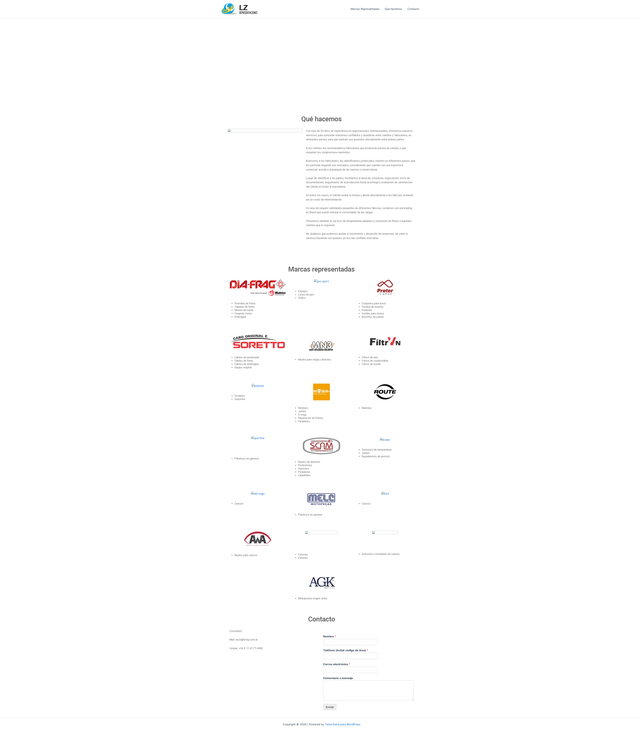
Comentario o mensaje (338, 678)
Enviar (330, 707)
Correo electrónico (336, 664)
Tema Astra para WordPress (342, 724)
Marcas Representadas (365, 9)
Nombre (329, 636)
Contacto (413, 9)
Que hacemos (393, 9)
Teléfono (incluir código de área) (345, 650)
